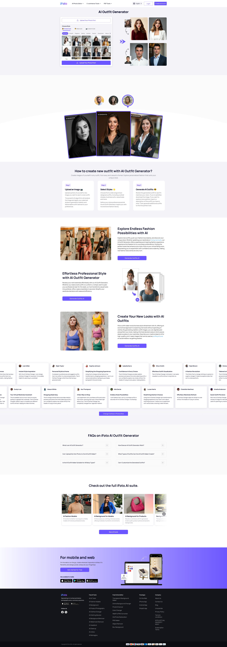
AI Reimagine (93, 635)
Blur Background (118, 627)
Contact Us (158, 602)
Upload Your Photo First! (87, 63)
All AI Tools (92, 598)
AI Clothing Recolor (95, 615)
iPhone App (143, 602)
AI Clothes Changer (95, 612)
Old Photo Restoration (120, 617)
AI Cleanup (92, 628)
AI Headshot (93, 625)
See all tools (113, 532)
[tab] (85, 445)
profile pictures (158, 336)
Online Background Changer (122, 604)
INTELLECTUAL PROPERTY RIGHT (160, 622)
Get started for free (74, 570)
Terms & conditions (158, 616)
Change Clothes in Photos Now (113, 414)
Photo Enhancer (118, 607)
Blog (156, 605)
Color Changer (117, 610)
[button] (85, 445)
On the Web (143, 598)
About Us (158, 598)
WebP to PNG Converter (120, 614)
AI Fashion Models (95, 602)
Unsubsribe (159, 608)
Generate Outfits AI (132, 258)
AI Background (93, 605)
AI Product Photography (96, 608)
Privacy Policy (159, 612)
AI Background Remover (96, 618)
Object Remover (118, 624)
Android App (143, 605)
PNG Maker (116, 620)
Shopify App (143, 608)
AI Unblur (92, 632)
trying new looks (156, 240)
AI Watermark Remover (96, 622)
